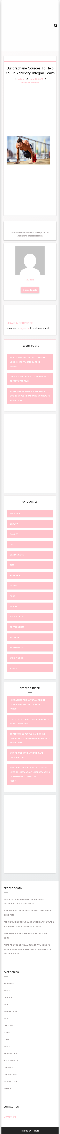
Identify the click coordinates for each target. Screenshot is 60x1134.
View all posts (30, 289)
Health (14, 606)
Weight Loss (16, 658)
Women (13, 668)
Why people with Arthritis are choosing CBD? (26, 935)
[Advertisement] (33, 112)
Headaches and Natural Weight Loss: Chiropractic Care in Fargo (27, 362)
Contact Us (10, 1116)
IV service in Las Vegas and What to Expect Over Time (27, 912)
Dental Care (17, 554)
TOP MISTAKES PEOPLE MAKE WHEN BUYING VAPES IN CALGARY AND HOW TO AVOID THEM (30, 395)
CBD (12, 544)
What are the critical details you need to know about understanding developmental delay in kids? (28, 949)
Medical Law (16, 616)
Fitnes (13, 585)
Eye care (15, 575)
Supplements (17, 627)
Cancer (14, 534)
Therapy (14, 637)
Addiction (15, 513)
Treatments (16, 647)
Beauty (14, 524)
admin (21, 79)
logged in (25, 328)
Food (12, 596)
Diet (12, 565)
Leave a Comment (30, 82)
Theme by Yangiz (30, 1130)
